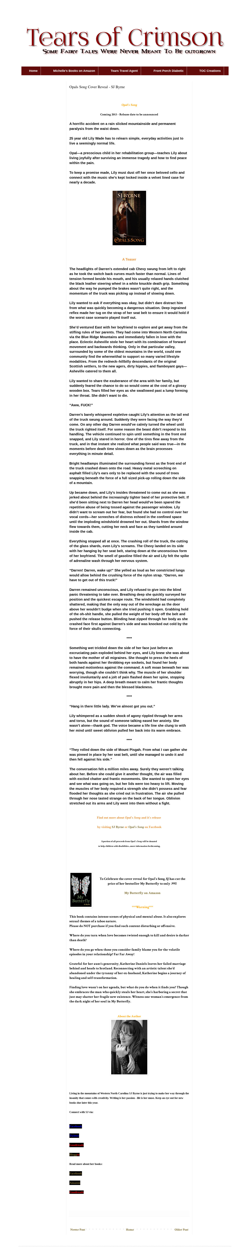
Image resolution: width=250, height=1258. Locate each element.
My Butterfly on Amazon (142, 893)
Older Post (181, 1230)
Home (33, 70)
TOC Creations (210, 70)
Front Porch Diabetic (169, 70)
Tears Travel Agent (124, 70)
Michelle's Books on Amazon (74, 70)
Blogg (73, 1154)
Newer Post (77, 1230)
